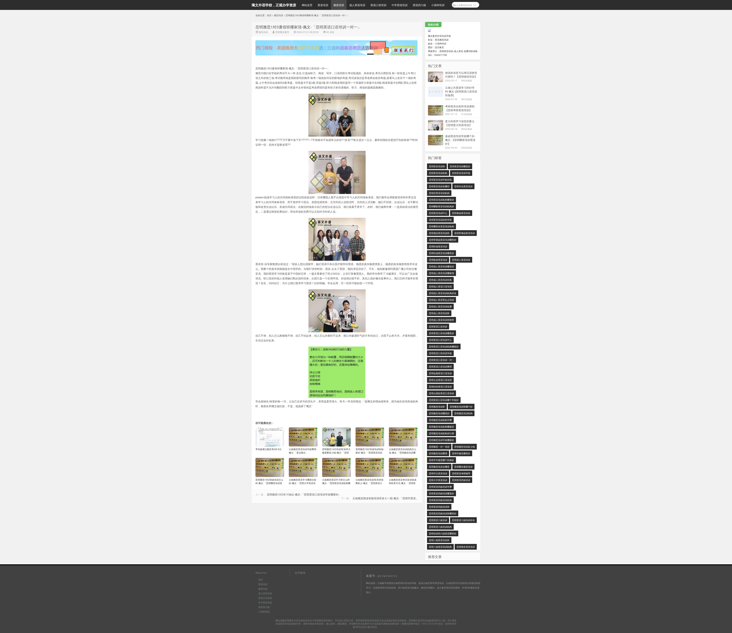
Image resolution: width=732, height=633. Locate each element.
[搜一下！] (475, 4)
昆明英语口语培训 (438, 326)
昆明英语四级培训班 (439, 506)
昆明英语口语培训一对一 (441, 359)
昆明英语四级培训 (461, 480)
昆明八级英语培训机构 (440, 546)
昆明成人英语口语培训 (440, 286)
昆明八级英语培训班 (439, 540)
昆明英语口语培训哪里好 (441, 333)
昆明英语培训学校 (461, 173)
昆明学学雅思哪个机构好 (441, 460)
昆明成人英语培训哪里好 (441, 266)
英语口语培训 (378, 5)
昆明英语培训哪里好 (460, 166)
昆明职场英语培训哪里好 (441, 253)
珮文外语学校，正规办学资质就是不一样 (274, 6)
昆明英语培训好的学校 (440, 219)
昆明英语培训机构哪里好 (441, 199)
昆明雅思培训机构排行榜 (441, 433)
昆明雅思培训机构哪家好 (441, 426)
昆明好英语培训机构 (439, 193)
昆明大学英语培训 (438, 480)
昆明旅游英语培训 (438, 259)
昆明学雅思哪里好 (461, 453)
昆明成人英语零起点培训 (441, 299)
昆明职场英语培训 (438, 246)
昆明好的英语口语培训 (440, 386)
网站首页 (307, 5)
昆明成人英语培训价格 (440, 279)
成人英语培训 (357, 5)
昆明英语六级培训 (438, 520)
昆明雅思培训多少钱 (464, 446)
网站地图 (280, 620)
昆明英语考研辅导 (461, 473)
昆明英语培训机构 (438, 173)
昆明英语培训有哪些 (439, 186)
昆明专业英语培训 (463, 186)
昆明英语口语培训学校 (440, 353)
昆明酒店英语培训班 (439, 233)
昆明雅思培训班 (437, 406)
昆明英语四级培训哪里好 (441, 493)
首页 (269, 15)
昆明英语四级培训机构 (440, 500)
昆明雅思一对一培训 (439, 446)
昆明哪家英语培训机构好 (441, 206)
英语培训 (323, 5)
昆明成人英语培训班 (439, 313)
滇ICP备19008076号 (387, 576)
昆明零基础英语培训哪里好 (442, 239)
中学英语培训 (400, 5)
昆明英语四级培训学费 (440, 486)
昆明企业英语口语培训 (440, 379)
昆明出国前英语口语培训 (441, 393)
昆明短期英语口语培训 (440, 373)
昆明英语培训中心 (438, 213)
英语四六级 (419, 5)
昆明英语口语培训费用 (440, 366)
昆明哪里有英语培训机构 (441, 226)
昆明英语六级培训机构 (440, 526)
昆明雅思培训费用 (438, 453)
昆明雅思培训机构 (463, 413)
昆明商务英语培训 (466, 546)
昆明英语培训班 (437, 166)
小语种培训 (438, 5)
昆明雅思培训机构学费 (440, 419)
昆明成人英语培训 (461, 259)
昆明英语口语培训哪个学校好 (444, 399)
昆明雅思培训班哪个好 (461, 406)
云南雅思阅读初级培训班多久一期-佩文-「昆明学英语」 (385, 498)
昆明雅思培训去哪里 (439, 466)
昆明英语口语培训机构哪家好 (444, 346)
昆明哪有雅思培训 (463, 466)
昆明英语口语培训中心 (440, 339)
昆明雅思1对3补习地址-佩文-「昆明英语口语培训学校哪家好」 (304, 494)
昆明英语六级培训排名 (463, 520)
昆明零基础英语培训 (464, 233)
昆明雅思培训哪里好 (439, 413)
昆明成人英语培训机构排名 (442, 293)
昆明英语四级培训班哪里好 (442, 513)
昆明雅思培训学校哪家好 (441, 440)
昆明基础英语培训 (461, 213)
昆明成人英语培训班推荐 (441, 319)
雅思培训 (338, 5)
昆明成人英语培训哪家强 (441, 273)
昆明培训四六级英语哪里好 (442, 533)
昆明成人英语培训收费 (440, 306)
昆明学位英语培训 (438, 473)
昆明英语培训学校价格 (440, 179)
